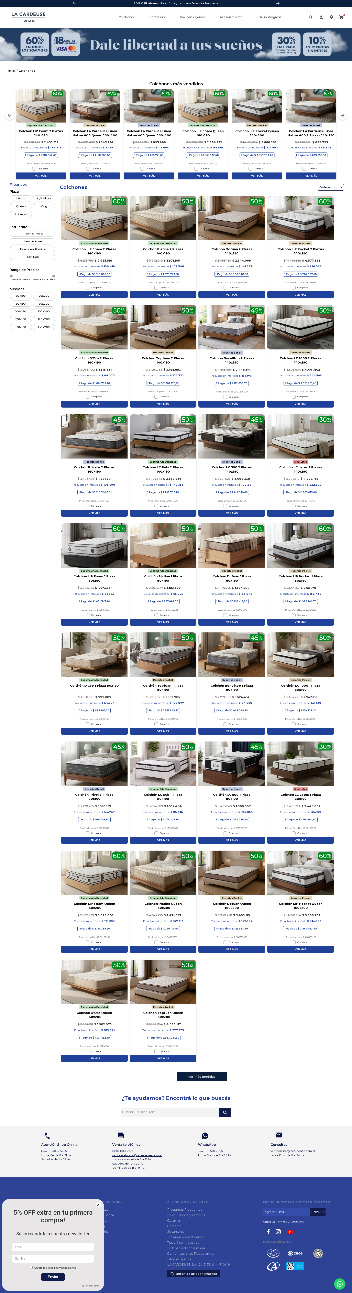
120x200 (44, 319)
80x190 (21, 295)
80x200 (43, 295)
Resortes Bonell (33, 241)
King (44, 206)
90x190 (21, 303)
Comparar (43, 169)
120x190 (20, 319)
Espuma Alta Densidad (33, 249)
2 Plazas (21, 214)
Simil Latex (33, 256)
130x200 (44, 327)
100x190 (20, 311)
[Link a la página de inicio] (12, 70)
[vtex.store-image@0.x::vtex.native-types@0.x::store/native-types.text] (295, 1254)
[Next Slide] (278, 3)
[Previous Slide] (74, 3)
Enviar (53, 1276)
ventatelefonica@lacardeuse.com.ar (137, 1155)
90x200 (43, 303)
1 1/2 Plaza (44, 198)
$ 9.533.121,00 (47, 279)
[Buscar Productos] (225, 1112)
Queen (21, 206)
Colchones (27, 70)
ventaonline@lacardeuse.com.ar (293, 1151)
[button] (310, 17)
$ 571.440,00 (23, 279)
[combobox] (176, 1112)
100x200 (44, 311)
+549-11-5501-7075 (210, 1151)
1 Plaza (20, 198)
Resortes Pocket (33, 233)
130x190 (20, 327)
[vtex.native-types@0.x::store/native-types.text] (273, 1254)
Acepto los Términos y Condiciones (55, 1267)
